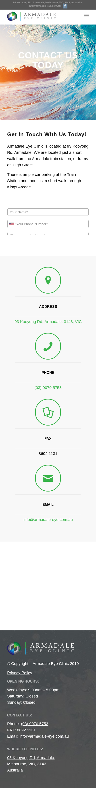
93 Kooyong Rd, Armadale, (31, 757)
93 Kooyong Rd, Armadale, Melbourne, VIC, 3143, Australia (47, 2)
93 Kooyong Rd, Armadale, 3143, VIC (48, 321)
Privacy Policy (19, 672)
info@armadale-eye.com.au (45, 5)
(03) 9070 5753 (48, 387)
